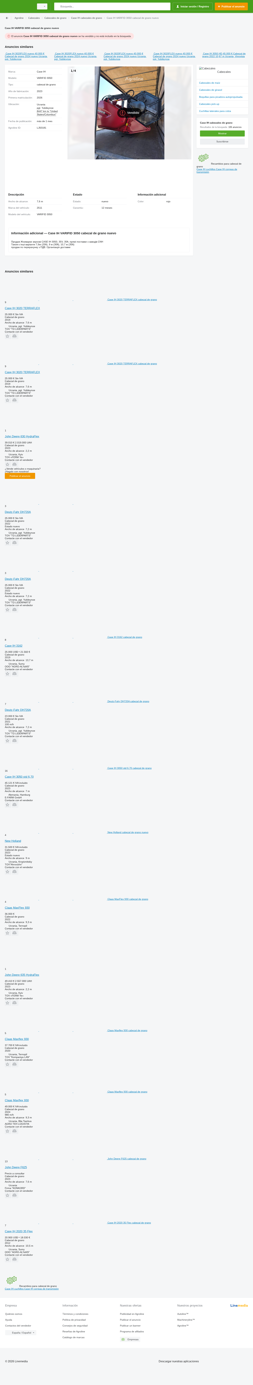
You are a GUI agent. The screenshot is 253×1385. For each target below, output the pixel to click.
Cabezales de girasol (210, 89)
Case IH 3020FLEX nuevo (20, 53)
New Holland (13, 841)
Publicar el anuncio (20, 476)
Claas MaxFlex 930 (17, 907)
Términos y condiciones (75, 1314)
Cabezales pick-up (209, 104)
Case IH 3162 (13, 645)
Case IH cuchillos (206, 169)
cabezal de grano (46, 84)
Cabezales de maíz (209, 82)
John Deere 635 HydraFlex (22, 975)
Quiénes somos (13, 1314)
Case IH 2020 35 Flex (19, 1231)
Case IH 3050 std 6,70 (19, 776)
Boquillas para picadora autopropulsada (221, 97)
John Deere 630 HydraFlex (22, 436)
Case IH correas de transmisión (41, 1288)
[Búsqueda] (57, 6)
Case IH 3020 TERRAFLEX (22, 308)
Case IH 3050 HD (212, 53)
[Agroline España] (19, 6)
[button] (8, 336)
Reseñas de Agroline (73, 1331)
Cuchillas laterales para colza (215, 111)
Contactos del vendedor (18, 1325)
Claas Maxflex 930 (17, 1039)
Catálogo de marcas (73, 1337)
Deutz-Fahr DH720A (18, 512)
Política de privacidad (74, 1319)
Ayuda (8, 1319)
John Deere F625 (16, 1167)
